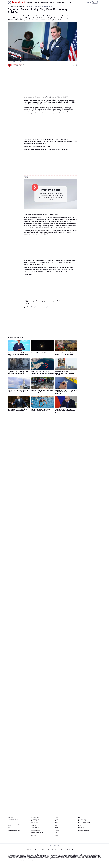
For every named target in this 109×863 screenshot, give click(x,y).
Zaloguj (95, 2)
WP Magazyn (10, 817)
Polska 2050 (80, 829)
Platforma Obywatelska (83, 820)
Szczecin (56, 825)
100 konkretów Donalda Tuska (14, 830)
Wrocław (56, 820)
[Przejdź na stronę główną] (9, 3)
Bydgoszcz (57, 830)
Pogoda (52, 2)
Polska (29, 2)
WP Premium (44, 2)
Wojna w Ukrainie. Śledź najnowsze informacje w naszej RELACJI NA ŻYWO (46, 97)
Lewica (79, 825)
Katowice (57, 837)
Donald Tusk (33, 825)
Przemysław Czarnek (35, 820)
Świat (36, 2)
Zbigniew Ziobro (34, 822)
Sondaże (9, 827)
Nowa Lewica (81, 827)
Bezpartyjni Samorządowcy (83, 830)
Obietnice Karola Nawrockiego (14, 829)
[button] (89, 2)
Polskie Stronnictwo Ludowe (84, 822)
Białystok (56, 832)
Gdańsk (56, 829)
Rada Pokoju (10, 820)
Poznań (56, 827)
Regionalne (60, 2)
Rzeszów (56, 838)
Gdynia (56, 833)
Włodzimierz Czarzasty (35, 830)
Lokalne (56, 817)
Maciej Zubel (18, 64)
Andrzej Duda (34, 824)
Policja (9, 822)
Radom (56, 835)
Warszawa (57, 819)
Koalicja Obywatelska (82, 819)
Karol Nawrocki (34, 835)
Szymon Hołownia (35, 827)
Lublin (56, 840)
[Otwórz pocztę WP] (85, 2)
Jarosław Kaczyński (35, 817)
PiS (79, 817)
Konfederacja (81, 824)
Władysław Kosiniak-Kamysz (37, 832)
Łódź (56, 824)
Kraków (56, 822)
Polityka (69, 2)
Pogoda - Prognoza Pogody (13, 824)
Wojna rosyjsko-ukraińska (13, 819)
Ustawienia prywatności (77, 850)
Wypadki (9, 825)
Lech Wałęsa (33, 833)
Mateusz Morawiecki (35, 819)
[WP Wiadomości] (19, 2)
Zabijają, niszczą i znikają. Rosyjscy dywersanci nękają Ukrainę (42, 301)
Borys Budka (33, 829)
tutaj (35, 860)
